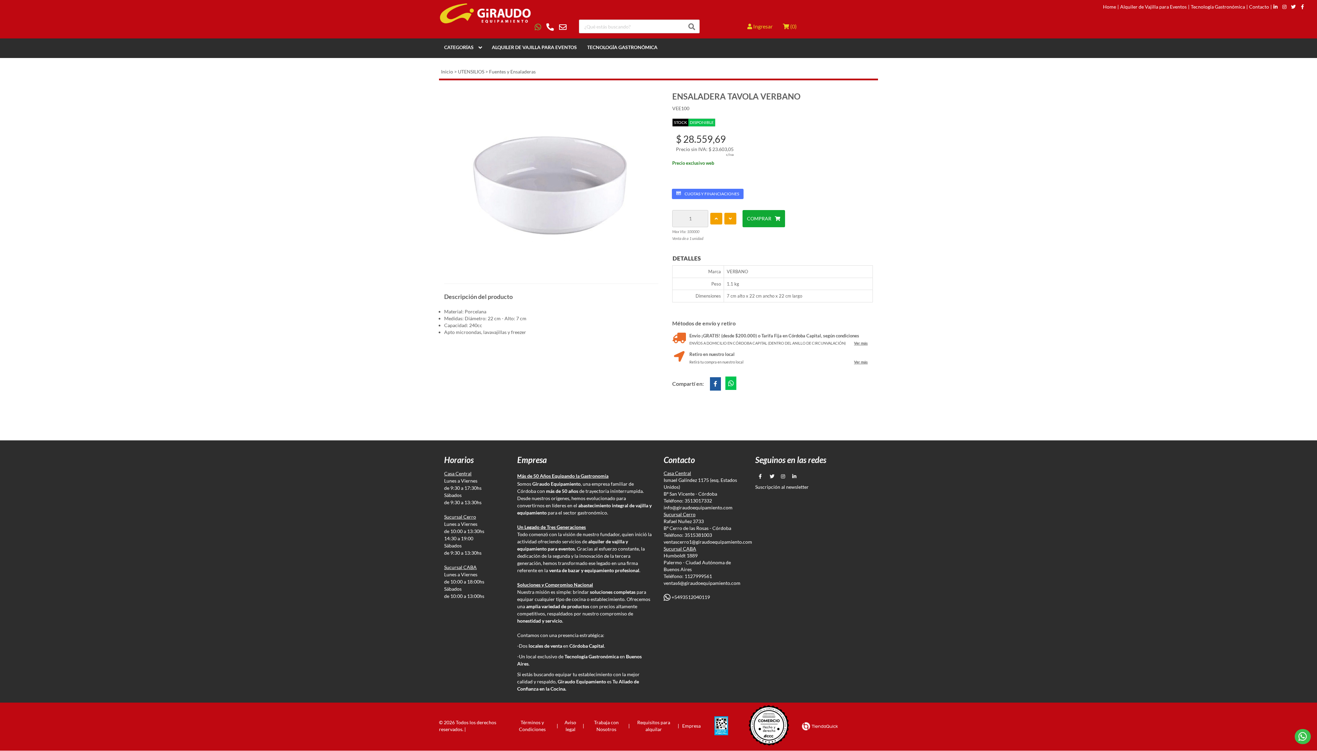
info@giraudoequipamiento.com (698, 507)
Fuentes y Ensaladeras (512, 71)
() (793, 26)
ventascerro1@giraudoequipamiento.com (708, 542)
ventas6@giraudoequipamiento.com (702, 583)
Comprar (759, 218)
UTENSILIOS (471, 71)
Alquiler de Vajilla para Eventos (1153, 6)
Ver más (861, 343)
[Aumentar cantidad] (716, 218)
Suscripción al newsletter (782, 487)
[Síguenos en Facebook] (1302, 7)
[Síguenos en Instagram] (1284, 7)
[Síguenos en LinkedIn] (1275, 7)
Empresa (691, 726)
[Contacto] (551, 27)
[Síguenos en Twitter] (1293, 7)
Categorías (459, 47)
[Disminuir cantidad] (730, 218)
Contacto (1259, 6)
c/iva (730, 154)
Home (1109, 6)
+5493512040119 (690, 597)
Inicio (447, 71)
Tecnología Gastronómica (1218, 6)
